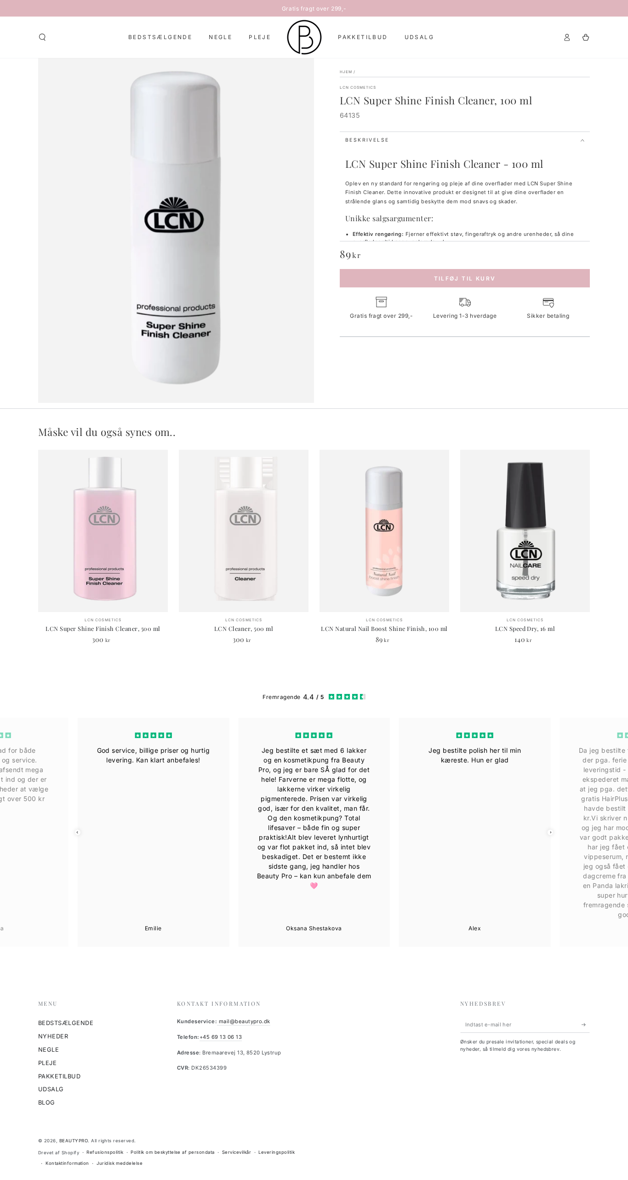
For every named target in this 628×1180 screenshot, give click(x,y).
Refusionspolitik (104, 1152)
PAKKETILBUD (59, 1076)
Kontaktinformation (67, 1163)
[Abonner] (586, 1024)
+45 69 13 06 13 (221, 1037)
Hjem (346, 71)
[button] (42, 37)
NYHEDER (53, 1036)
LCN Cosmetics (358, 87)
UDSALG (51, 1089)
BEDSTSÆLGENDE (65, 1023)
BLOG (46, 1102)
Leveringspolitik (276, 1152)
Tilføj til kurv (465, 278)
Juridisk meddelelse (120, 1163)
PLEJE (47, 1063)
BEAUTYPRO (73, 1140)
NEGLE (48, 1049)
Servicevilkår (236, 1152)
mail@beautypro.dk (243, 1021)
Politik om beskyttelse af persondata (172, 1152)
